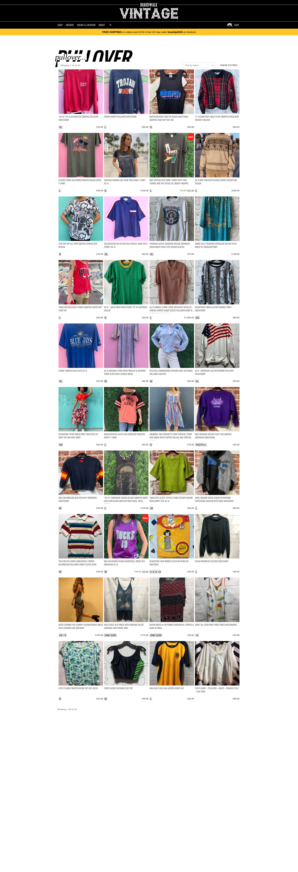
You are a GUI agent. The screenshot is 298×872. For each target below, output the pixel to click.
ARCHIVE (70, 25)
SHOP (60, 25)
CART (236, 25)
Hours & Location (86, 25)
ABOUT (102, 25)
